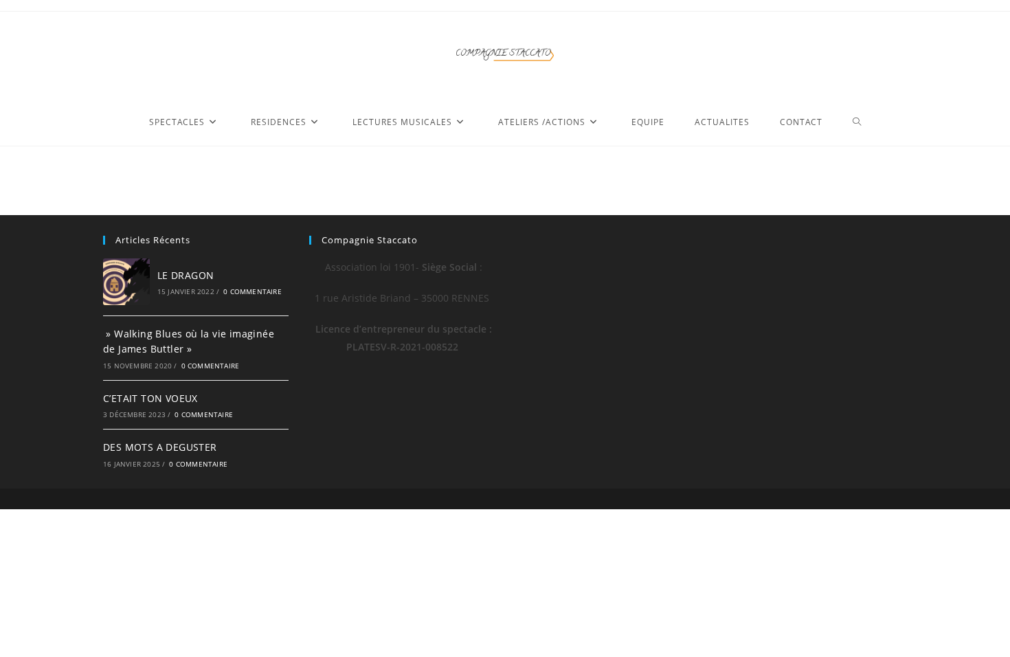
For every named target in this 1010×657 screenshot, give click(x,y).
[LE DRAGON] (126, 281)
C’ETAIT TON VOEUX (150, 398)
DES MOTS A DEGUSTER (160, 447)
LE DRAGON (185, 275)
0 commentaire (252, 291)
